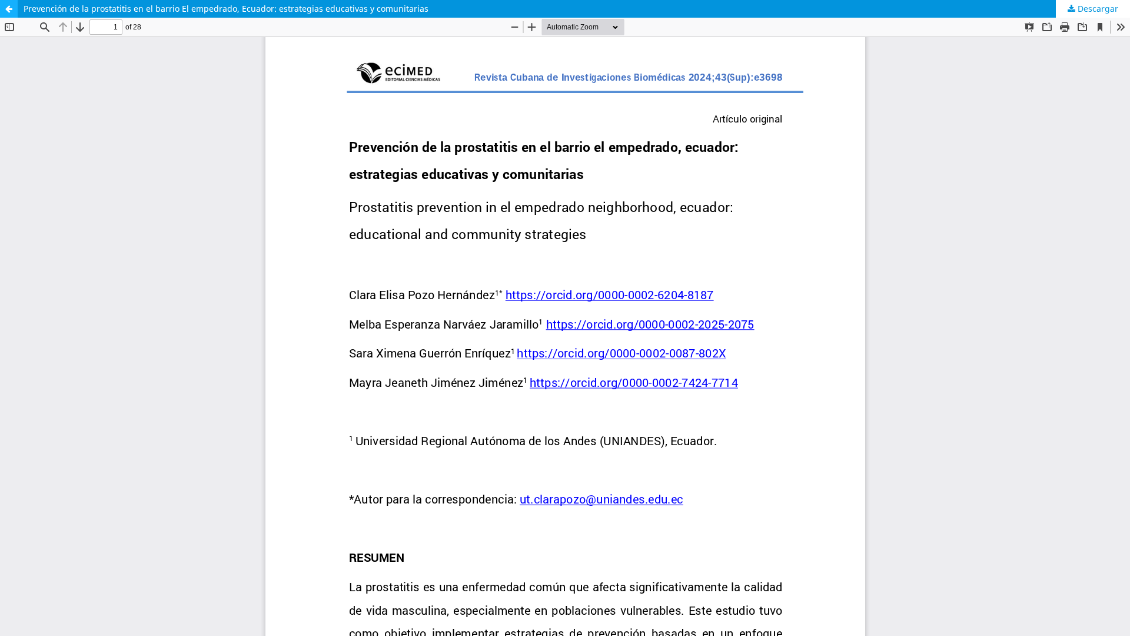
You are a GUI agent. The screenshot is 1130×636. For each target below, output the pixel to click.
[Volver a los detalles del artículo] (9, 9)
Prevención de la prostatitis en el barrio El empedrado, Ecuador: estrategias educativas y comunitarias (226, 8)
